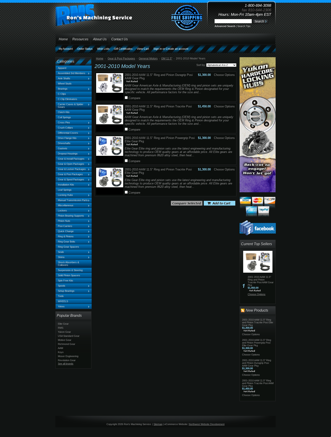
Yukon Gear (64, 332)
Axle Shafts (63, 78)
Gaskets (61, 148)
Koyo (60, 352)
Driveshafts (63, 143)
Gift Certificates (123, 48)
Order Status (85, 48)
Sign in (157, 48)
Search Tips (244, 26)
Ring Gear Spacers (68, 246)
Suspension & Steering (70, 270)
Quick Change (65, 231)
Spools (60, 286)
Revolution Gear (67, 360)
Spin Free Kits (65, 280)
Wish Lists (103, 48)
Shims (60, 257)
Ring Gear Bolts (65, 241)
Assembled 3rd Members (70, 73)
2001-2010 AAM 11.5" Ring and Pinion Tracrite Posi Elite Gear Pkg (257, 322)
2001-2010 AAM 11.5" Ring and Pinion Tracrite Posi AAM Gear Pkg (261, 281)
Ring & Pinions (65, 236)
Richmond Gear (66, 344)
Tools (61, 296)
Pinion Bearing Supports (70, 215)
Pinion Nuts (63, 221)
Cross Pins (63, 122)
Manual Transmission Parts (72, 200)
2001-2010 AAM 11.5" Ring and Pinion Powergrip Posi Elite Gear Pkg (256, 343)
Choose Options (224, 75)
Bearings (62, 89)
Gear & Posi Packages (69, 174)
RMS (60, 327)
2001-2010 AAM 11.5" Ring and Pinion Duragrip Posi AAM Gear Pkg (256, 363)
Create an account (177, 48)
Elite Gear (63, 323)
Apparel (62, 68)
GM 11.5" (166, 58)
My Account (66, 48)
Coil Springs (64, 117)
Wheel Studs (65, 83)
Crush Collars (64, 127)
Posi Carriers (64, 226)
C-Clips (62, 94)
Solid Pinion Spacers (69, 275)
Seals (60, 252)
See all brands (65, 363)
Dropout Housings (67, 153)
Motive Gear (64, 340)
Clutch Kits (64, 112)
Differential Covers (67, 133)
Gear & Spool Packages (70, 179)
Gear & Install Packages (70, 159)
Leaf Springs (65, 189)
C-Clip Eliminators (67, 99)
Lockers (61, 210)
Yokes (60, 306)
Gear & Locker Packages (71, 169)
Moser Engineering (68, 356)
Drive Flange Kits (66, 138)
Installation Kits (65, 184)
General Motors (148, 58)
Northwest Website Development (206, 424)
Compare (134, 98)
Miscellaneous (64, 205)
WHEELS (63, 301)
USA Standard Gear (68, 336)
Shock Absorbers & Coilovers (68, 263)
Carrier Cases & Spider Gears (69, 105)
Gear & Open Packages (70, 164)
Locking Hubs (64, 195)
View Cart (143, 48)
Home (99, 58)
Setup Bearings (65, 291)
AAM (60, 348)
